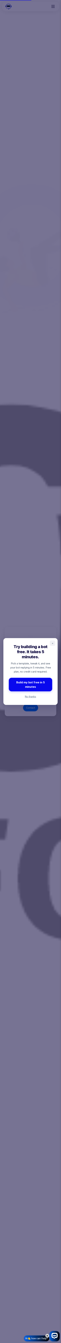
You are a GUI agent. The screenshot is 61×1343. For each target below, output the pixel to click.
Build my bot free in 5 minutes (30, 684)
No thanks (30, 696)
